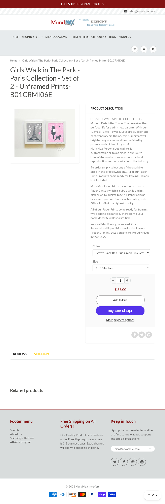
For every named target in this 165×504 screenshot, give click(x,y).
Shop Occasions (56, 36)
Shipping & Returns (22, 438)
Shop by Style (31, 36)
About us (16, 434)
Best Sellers (80, 36)
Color (96, 246)
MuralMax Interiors (88, 486)
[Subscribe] (149, 448)
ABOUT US (125, 36)
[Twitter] (115, 462)
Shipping (41, 354)
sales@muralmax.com (141, 11)
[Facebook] (124, 462)
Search (14, 430)
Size (95, 261)
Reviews (20, 354)
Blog (112, 36)
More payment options (120, 320)
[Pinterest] (133, 462)
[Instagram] (142, 462)
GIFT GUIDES (98, 36)
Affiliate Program (20, 442)
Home (15, 36)
